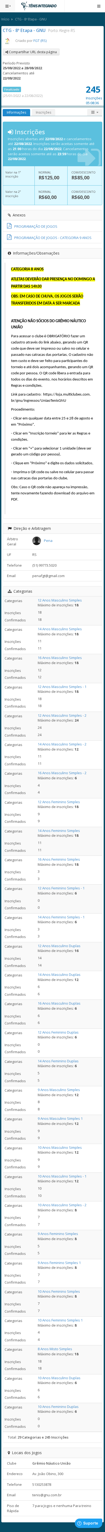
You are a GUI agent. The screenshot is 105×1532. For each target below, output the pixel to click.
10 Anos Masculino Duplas (59, 1377)
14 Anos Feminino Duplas (58, 1061)
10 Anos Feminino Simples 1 (60, 1320)
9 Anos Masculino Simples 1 (60, 1118)
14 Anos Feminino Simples (59, 830)
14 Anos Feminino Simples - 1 (61, 917)
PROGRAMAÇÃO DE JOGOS (35, 226)
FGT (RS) (40, 40)
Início (5, 19)
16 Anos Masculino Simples (60, 657)
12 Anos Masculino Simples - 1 (62, 686)
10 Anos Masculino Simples (60, 1147)
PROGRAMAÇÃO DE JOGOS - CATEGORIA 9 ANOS (53, 237)
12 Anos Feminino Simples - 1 (61, 888)
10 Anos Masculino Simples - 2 (62, 1205)
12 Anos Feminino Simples (59, 801)
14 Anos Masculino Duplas (59, 974)
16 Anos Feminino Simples (59, 859)
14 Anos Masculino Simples (60, 628)
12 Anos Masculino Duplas (59, 945)
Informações (16, 112)
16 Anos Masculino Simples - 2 (62, 772)
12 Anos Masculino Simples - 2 (62, 715)
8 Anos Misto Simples (55, 1348)
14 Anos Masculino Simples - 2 (62, 744)
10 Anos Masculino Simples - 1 (62, 1176)
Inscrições (43, 112)
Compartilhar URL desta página (32, 52)
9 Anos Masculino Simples (59, 1089)
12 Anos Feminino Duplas (58, 1032)
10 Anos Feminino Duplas (58, 1406)
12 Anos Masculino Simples (60, 600)
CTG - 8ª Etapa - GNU (31, 19)
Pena (48, 540)
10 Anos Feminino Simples (59, 1291)
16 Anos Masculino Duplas (59, 1003)
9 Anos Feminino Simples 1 (59, 1262)
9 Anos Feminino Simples (58, 1233)
